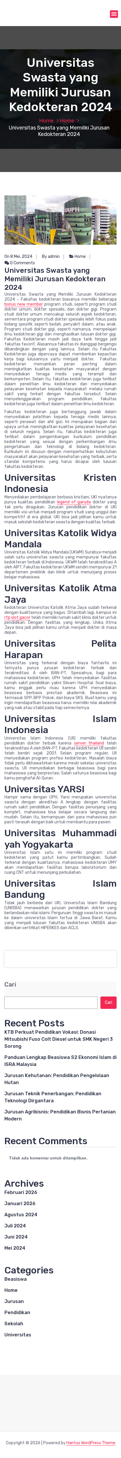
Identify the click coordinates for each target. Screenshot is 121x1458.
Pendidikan (17, 1312)
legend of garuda (74, 502)
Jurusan (14, 1301)
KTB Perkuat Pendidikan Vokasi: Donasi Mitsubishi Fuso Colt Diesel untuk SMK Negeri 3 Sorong (58, 1039)
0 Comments (22, 262)
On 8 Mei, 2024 (18, 256)
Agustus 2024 (20, 1214)
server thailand (89, 743)
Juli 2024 (15, 1226)
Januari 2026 (20, 1203)
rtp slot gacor (17, 617)
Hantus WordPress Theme (90, 1442)
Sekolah (13, 1323)
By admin (51, 256)
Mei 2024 (14, 1248)
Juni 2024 (16, 1237)
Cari (10, 984)
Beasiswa (15, 1279)
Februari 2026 (20, 1192)
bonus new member (23, 304)
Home (46, 120)
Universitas (17, 1335)
